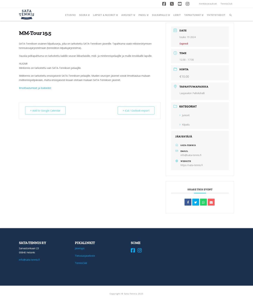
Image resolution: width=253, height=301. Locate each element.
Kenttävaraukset (208, 3)
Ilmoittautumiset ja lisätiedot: (35, 88)
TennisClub (226, 3)
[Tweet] (195, 202)
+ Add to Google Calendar (45, 110)
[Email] (211, 202)
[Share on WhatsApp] (203, 202)
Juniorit (186, 115)
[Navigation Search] (230, 14)
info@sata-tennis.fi (191, 155)
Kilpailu (186, 124)
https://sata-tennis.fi (192, 165)
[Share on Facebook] (188, 202)
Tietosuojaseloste (85, 255)
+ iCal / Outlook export (136, 110)
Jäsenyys (80, 248)
